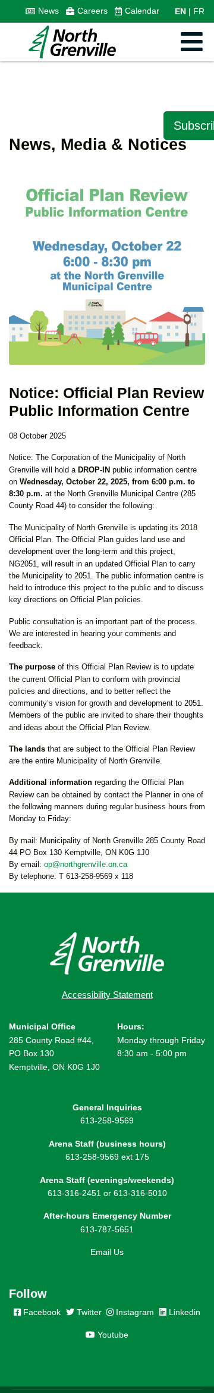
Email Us (107, 1252)
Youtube (111, 1334)
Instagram (134, 1312)
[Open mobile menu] (191, 42)
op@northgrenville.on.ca (85, 864)
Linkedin (183, 1312)
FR (198, 11)
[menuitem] (42, 11)
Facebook (41, 1312)
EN (180, 11)
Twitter (88, 1312)
